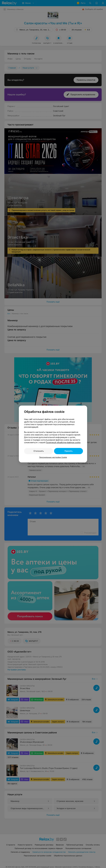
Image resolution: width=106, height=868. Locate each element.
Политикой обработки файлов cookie (63, 442)
